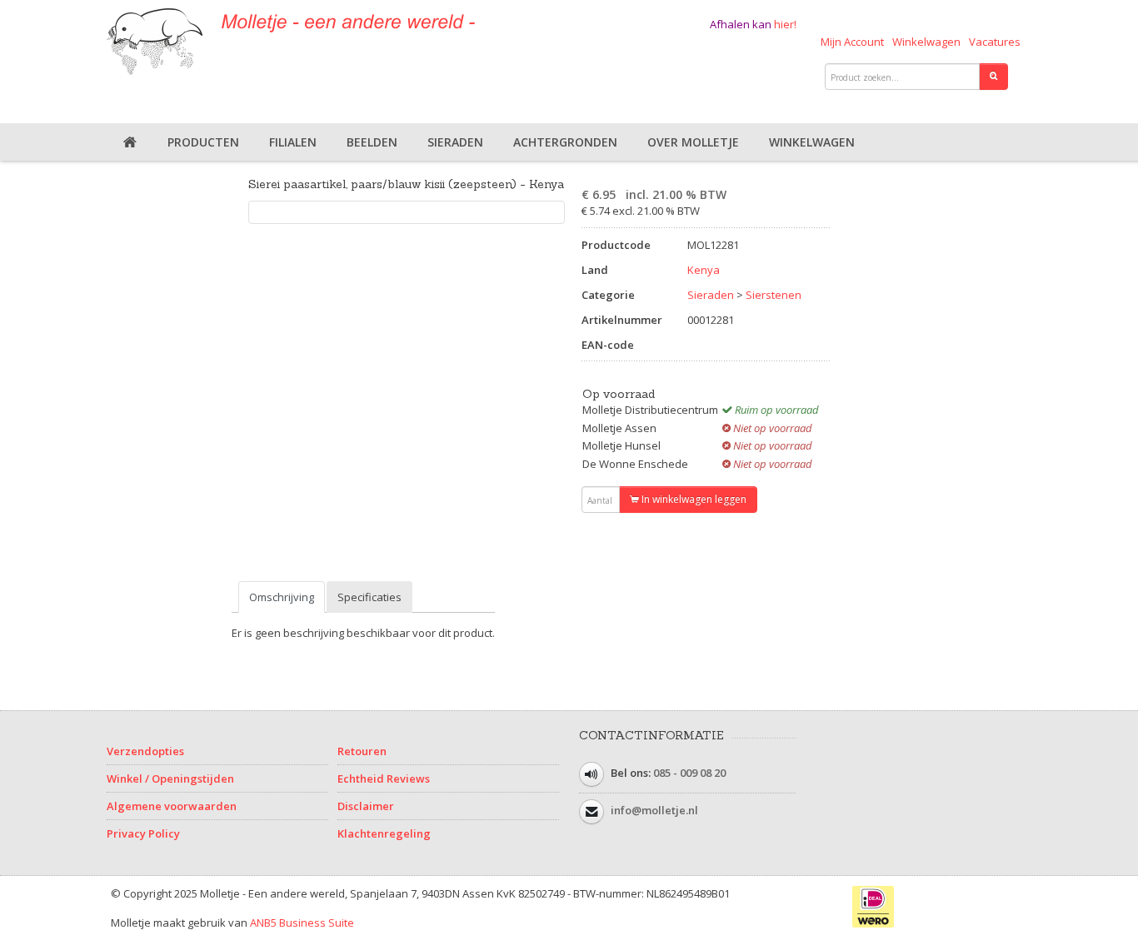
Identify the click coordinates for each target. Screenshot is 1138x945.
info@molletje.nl (654, 810)
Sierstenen (773, 294)
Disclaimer (365, 805)
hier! (785, 24)
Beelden (372, 142)
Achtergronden (565, 142)
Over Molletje (693, 142)
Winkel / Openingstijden (170, 778)
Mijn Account (852, 41)
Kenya (703, 269)
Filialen (293, 142)
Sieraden (455, 142)
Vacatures (995, 41)
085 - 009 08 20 (689, 772)
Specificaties (369, 596)
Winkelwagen (926, 41)
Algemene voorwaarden (172, 805)
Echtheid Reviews (383, 778)
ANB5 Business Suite (302, 922)
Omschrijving (281, 596)
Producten (203, 142)
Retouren (362, 751)
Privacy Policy (143, 833)
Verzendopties (145, 751)
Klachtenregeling (384, 833)
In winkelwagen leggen (692, 499)
